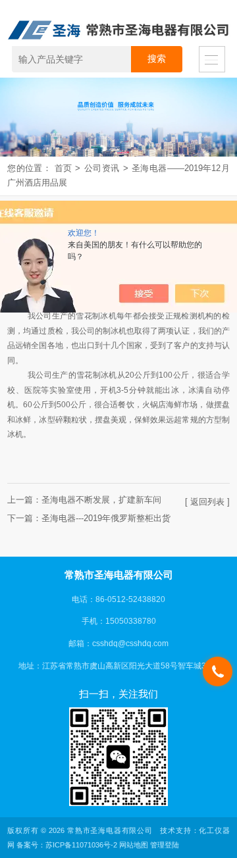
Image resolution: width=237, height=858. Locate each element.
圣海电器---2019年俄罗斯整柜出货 (106, 518)
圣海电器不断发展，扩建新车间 (101, 500)
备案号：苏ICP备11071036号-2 (66, 845)
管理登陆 (164, 845)
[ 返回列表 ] (207, 502)
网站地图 (133, 845)
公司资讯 (101, 168)
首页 (63, 168)
